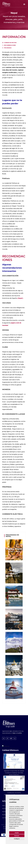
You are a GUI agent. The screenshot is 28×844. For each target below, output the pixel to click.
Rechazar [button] (16, 835)
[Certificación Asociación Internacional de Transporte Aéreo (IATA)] (14, 783)
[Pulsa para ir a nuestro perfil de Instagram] (3, 738)
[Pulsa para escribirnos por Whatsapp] (14, 738)
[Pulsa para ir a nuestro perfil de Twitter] (11, 738)
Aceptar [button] (17, 832)
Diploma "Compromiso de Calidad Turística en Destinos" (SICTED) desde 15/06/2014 (14, 772)
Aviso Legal (5, 805)
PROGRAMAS (7, 47)
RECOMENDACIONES (10, 45)
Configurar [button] (17, 838)
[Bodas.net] (5, 746)
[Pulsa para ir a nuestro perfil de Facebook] (7, 738)
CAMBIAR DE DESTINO (10, 42)
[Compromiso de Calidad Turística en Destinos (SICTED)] (14, 761)
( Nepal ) (20, 298)
